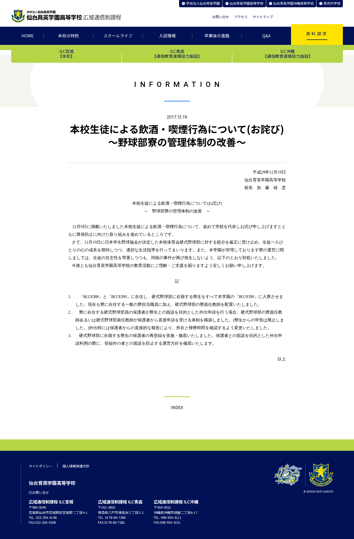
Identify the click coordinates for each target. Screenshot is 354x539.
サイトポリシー (40, 466)
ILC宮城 (66, 53)
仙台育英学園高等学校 (246, 3)
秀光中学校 (331, 3)
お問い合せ (220, 17)
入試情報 (167, 35)
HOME (27, 35)
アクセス (240, 17)
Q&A (266, 35)
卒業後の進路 (216, 35)
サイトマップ (263, 17)
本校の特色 (68, 35)
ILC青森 (177, 53)
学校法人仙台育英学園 (203, 3)
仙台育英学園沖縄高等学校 (293, 3)
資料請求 (317, 33)
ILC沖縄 (288, 53)
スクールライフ (117, 35)
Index (177, 407)
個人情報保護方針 (75, 466)
